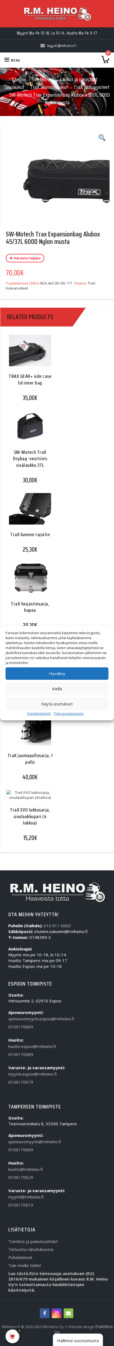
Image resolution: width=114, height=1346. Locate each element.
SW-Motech (43, 79)
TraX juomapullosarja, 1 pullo (30, 759)
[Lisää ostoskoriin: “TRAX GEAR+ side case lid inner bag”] (28, 355)
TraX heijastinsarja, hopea (30, 607)
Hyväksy (57, 673)
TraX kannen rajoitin (30, 534)
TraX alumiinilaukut (49, 87)
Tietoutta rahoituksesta (30, 1249)
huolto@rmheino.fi (25, 1169)
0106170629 (20, 1177)
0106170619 (20, 1205)
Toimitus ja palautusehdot (33, 1241)
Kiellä (57, 688)
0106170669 (20, 1026)
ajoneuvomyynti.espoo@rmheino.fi (41, 1018)
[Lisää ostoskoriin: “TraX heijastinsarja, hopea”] (28, 583)
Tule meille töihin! (24, 1265)
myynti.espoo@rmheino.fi (32, 1074)
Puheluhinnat (20, 1257)
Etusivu (19, 79)
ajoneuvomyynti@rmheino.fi (34, 1141)
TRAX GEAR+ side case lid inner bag (30, 379)
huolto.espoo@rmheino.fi (32, 1046)
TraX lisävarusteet (92, 87)
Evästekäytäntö (39, 713)
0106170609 (20, 1149)
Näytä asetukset (57, 704)
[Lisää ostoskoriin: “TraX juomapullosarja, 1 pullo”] (28, 735)
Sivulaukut (14, 87)
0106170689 (20, 1054)
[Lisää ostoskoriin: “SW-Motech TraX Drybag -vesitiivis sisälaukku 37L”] (28, 431)
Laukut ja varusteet (79, 79)
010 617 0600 (57, 925)
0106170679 (20, 1082)
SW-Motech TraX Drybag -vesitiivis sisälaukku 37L (30, 458)
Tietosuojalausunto (69, 713)
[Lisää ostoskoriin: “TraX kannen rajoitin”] (28, 514)
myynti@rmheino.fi (26, 1197)
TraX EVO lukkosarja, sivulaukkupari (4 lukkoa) (30, 816)
